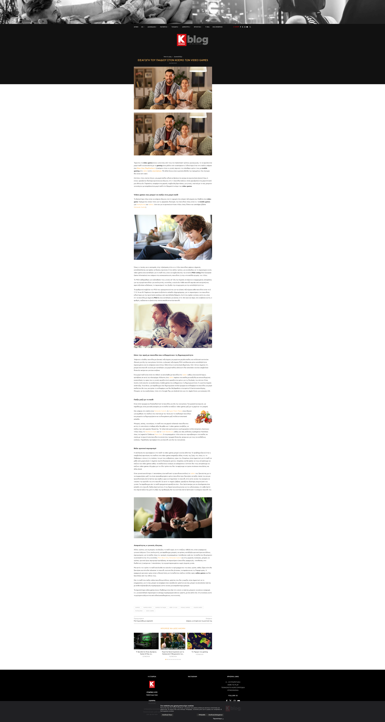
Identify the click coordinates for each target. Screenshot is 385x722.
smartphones (141, 204)
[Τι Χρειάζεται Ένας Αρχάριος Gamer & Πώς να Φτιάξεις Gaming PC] (146, 641)
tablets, (151, 204)
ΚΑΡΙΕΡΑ (152, 701)
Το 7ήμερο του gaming (200, 652)
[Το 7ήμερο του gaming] (199, 641)
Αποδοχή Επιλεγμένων (216, 715)
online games (198, 607)
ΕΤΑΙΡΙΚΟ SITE (152, 692)
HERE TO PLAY (173, 607)
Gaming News (147, 607)
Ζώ (142, 27)
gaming (137, 607)
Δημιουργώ (186, 27)
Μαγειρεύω (163, 27)
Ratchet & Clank (151, 432)
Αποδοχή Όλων (167, 715)
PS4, (159, 558)
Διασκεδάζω (152, 27)
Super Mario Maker (175, 411)
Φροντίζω (197, 27)
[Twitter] (242, 27)
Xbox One (165, 558)
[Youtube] (247, 27)
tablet (145, 171)
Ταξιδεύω (174, 27)
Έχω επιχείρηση (217, 27)
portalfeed (139, 610)
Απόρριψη (202, 714)
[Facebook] (240, 27)
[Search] (250, 27)
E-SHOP (236, 27)
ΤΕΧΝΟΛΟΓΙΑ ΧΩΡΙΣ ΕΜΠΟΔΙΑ (233, 687)
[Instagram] (244, 27)
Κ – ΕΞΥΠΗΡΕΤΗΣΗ (233, 682)
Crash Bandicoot (167, 432)
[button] (136, 646)
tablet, (184, 375)
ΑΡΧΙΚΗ (136, 27)
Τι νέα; (207, 27)
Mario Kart (158, 434)
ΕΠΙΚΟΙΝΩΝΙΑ (232, 690)
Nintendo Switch (140, 207)
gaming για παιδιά (160, 607)
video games (150, 610)
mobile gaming (185, 607)
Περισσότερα (217, 718)
